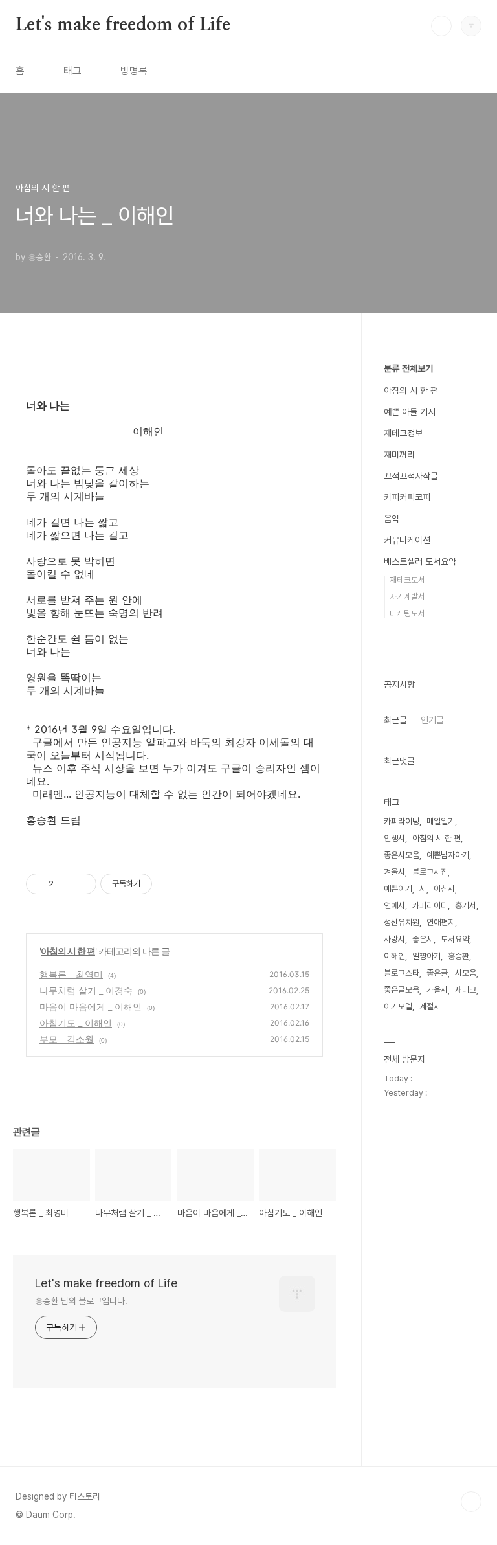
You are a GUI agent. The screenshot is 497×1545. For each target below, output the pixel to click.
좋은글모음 (401, 990)
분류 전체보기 (408, 368)
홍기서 (465, 905)
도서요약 (455, 939)
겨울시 (394, 872)
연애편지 (440, 922)
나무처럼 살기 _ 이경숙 (86, 990)
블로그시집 (430, 872)
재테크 (465, 990)
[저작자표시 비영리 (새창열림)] (163, 884)
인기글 (432, 720)
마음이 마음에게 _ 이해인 (90, 1006)
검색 (441, 26)
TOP (471, 1501)
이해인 (394, 956)
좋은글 (437, 973)
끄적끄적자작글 (411, 476)
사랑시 (394, 939)
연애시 (394, 905)
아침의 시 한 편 (68, 950)
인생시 (394, 838)
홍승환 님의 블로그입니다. (81, 1301)
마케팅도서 (407, 613)
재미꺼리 (399, 454)
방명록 (134, 71)
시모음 (465, 973)
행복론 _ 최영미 (71, 974)
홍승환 (458, 956)
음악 (391, 518)
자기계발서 (407, 597)
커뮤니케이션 (407, 540)
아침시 (444, 889)
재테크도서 (407, 580)
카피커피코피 (407, 497)
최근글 (395, 720)
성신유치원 (401, 922)
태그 (72, 71)
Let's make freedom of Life (123, 25)
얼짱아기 (426, 956)
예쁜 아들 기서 (410, 412)
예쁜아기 (398, 889)
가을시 (437, 990)
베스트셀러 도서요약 (420, 561)
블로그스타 (401, 973)
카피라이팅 (401, 821)
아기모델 (398, 1006)
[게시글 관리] (82, 884)
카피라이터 (430, 905)
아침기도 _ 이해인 (75, 1022)
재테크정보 (403, 433)
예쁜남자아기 (447, 855)
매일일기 (440, 821)
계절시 (430, 1006)
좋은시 (423, 939)
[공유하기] (66, 884)
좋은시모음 (401, 855)
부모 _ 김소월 (66, 1038)
